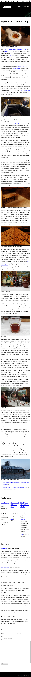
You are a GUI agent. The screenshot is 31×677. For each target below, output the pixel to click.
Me (23, 1)
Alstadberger (21, 66)
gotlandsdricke (4, 265)
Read (2, 522)
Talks (12, 1)
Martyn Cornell (5, 567)
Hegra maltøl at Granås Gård (15, 504)
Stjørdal (6, 51)
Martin (24, 49)
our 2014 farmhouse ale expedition (13, 49)
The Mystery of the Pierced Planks (24, 504)
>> (10, 24)
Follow (18, 1)
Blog (2, 1)
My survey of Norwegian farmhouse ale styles (15, 487)
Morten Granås (16, 68)
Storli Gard (6, 510)
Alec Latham (4, 548)
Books (7, 1)
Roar (10, 55)
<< (1, 24)
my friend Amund (25, 90)
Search (28, 1)
